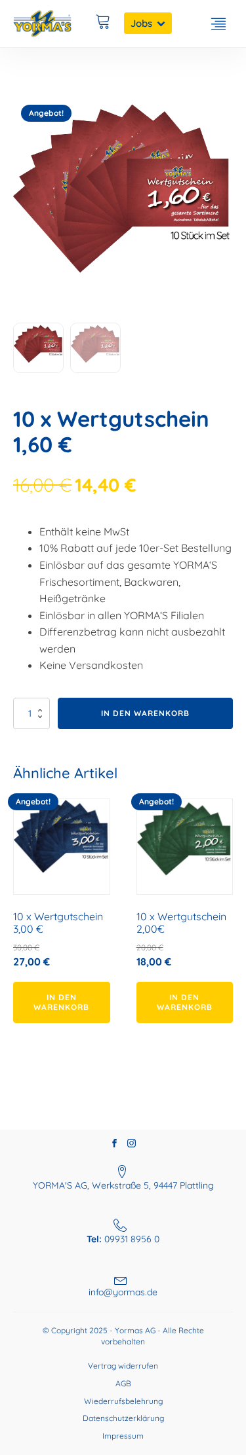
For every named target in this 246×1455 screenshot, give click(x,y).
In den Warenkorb (145, 713)
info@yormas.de (123, 1292)
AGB (123, 1383)
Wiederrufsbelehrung (123, 1401)
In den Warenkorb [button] (61, 1001)
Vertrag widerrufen (123, 1366)
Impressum (123, 1436)
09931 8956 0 (123, 1239)
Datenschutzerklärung (123, 1418)
